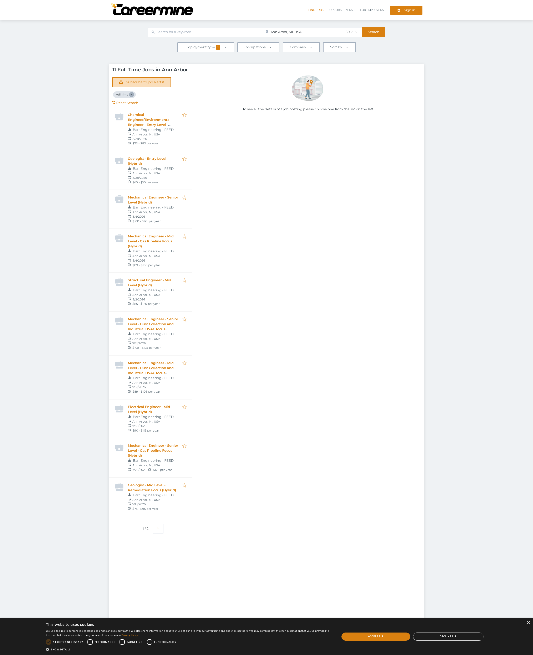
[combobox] (205, 32)
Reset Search (127, 103)
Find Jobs (316, 9)
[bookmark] (184, 115)
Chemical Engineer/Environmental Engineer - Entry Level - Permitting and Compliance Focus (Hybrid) (152, 125)
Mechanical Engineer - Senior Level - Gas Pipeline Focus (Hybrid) (153, 451)
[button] (188, 649)
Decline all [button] (448, 636)
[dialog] (266, 636)
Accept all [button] (376, 636)
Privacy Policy (129, 635)
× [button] (528, 622)
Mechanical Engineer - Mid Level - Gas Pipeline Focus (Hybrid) (151, 241)
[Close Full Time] (131, 94)
